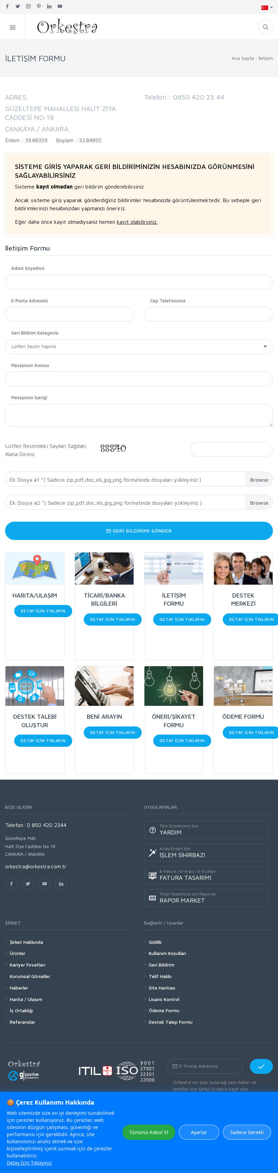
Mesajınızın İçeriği (29, 397)
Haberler (19, 988)
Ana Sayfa (243, 58)
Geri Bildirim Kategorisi (34, 332)
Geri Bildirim (161, 965)
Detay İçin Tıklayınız (29, 1162)
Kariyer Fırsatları (27, 965)
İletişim (265, 58)
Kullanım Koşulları (167, 953)
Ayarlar (199, 1132)
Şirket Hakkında (26, 942)
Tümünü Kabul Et (148, 1132)
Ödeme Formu (164, 1010)
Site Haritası (162, 988)
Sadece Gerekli (247, 1132)
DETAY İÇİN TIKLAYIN (43, 610)
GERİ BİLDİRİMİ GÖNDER (141, 531)
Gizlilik (155, 942)
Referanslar (22, 1022)
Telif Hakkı (160, 976)
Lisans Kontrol (164, 999)
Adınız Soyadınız (27, 268)
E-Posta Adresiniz (29, 300)
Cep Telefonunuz (167, 300)
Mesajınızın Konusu (30, 365)
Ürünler (17, 953)
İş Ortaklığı (21, 1010)
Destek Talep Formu (171, 1022)
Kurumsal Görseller (30, 976)
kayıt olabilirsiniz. (137, 222)
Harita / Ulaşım (26, 999)
